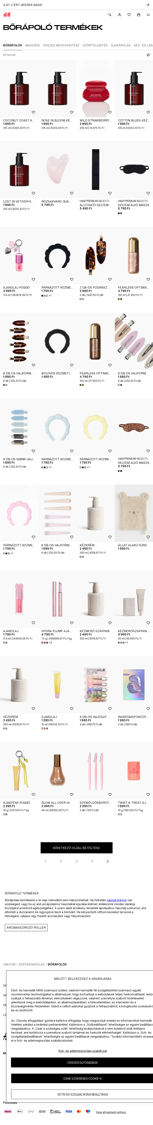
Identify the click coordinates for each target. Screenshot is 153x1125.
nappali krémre (117, 900)
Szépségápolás (32, 964)
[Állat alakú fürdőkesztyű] (134, 513)
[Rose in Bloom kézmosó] (57, 88)
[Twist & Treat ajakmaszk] (134, 770)
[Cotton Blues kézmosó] (134, 88)
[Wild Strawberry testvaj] (95, 88)
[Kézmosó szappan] (95, 599)
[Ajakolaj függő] (19, 255)
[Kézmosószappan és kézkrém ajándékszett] (134, 599)
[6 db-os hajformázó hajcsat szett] (19, 341)
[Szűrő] (147, 55)
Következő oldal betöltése (76, 848)
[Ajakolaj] (19, 599)
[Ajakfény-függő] (19, 770)
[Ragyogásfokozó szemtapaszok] (134, 685)
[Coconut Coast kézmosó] (19, 88)
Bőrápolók (57, 964)
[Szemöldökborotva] (95, 770)
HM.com (9, 964)
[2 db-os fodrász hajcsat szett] (95, 255)
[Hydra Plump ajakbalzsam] (57, 599)
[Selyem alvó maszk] (134, 169)
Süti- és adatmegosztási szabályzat (82, 1051)
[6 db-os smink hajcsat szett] (19, 427)
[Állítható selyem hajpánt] (95, 169)
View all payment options (111, 1112)
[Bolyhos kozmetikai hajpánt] (57, 341)
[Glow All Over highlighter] (57, 770)
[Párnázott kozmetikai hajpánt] (57, 255)
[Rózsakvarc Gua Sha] (57, 169)
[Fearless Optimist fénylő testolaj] (134, 255)
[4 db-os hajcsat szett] (95, 685)
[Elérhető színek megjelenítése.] (120, 213)
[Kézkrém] (95, 513)
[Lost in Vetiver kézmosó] (19, 169)
